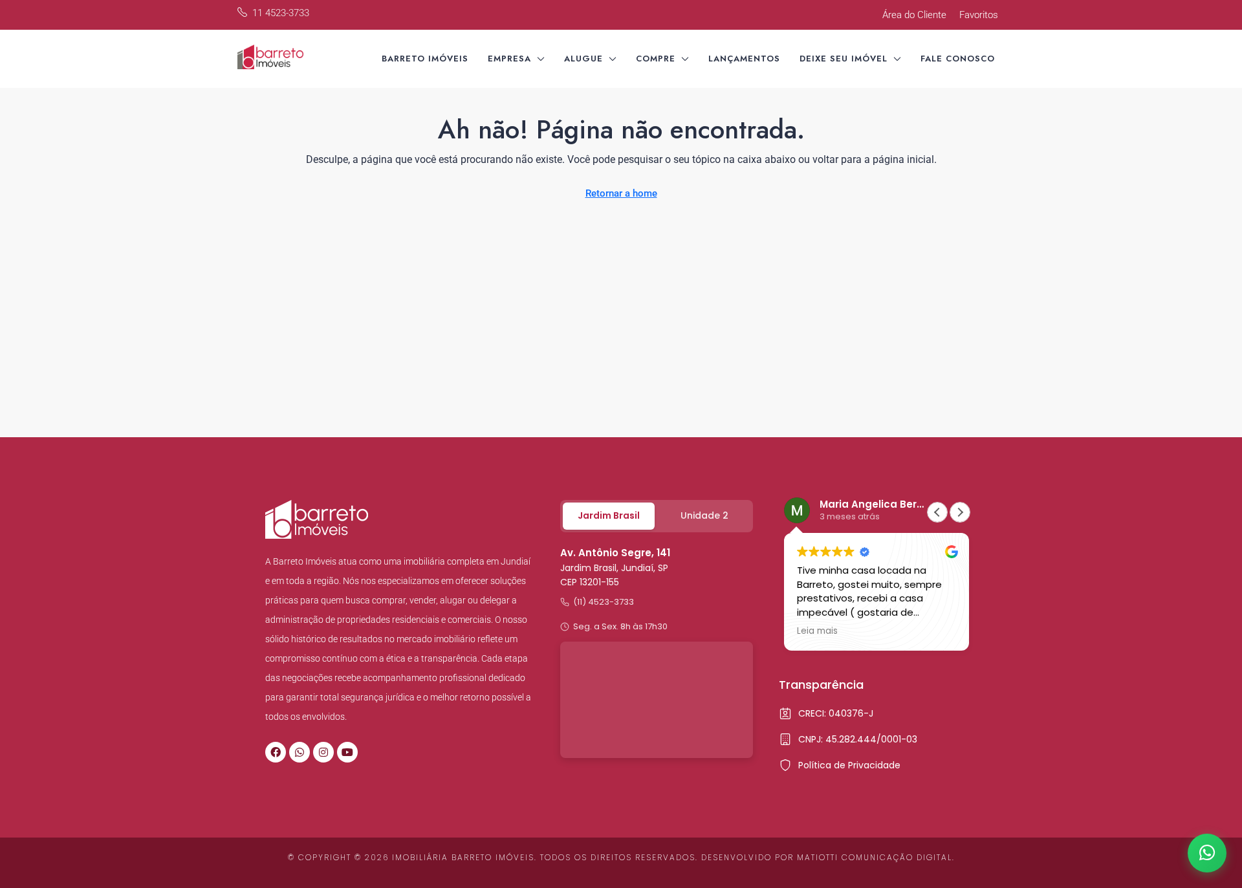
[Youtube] (347, 752)
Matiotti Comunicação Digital (874, 857)
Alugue (583, 58)
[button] (960, 512)
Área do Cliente (914, 15)
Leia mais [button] (817, 631)
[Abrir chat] (1207, 853)
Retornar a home (621, 193)
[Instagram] (323, 752)
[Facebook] (275, 752)
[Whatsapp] (299, 752)
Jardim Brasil (609, 515)
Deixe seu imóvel (844, 58)
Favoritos (978, 15)
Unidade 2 (704, 515)
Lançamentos (744, 58)
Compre (655, 58)
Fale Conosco (958, 58)
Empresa (509, 58)
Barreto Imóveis (425, 58)
